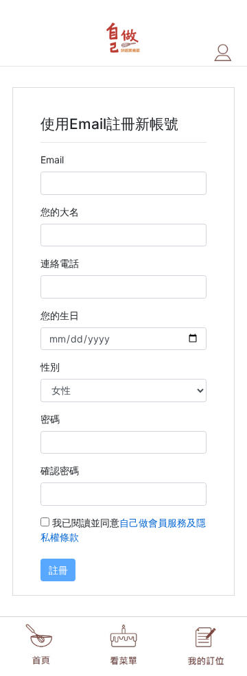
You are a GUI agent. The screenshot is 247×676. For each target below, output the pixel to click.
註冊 (58, 570)
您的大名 (59, 212)
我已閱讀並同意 (123, 530)
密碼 (50, 419)
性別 (50, 367)
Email (52, 159)
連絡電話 (59, 263)
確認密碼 (59, 470)
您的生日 (59, 315)
